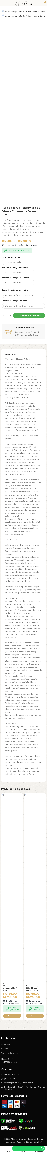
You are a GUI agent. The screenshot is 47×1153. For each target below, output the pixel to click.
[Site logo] (23, 3)
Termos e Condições (10, 1053)
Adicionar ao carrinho (29, 315)
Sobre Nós (5, 1044)
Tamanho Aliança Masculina (15, 278)
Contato (4, 1049)
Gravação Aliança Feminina (14, 301)
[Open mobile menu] (2, 3)
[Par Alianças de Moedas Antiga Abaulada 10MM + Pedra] (12, 887)
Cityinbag (37, 1142)
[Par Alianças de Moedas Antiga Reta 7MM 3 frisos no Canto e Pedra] (35, 887)
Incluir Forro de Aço (11, 257)
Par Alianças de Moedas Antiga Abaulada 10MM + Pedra (11, 987)
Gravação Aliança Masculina (15, 290)
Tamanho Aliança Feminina (14, 267)
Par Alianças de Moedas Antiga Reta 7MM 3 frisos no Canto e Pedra (34, 987)
